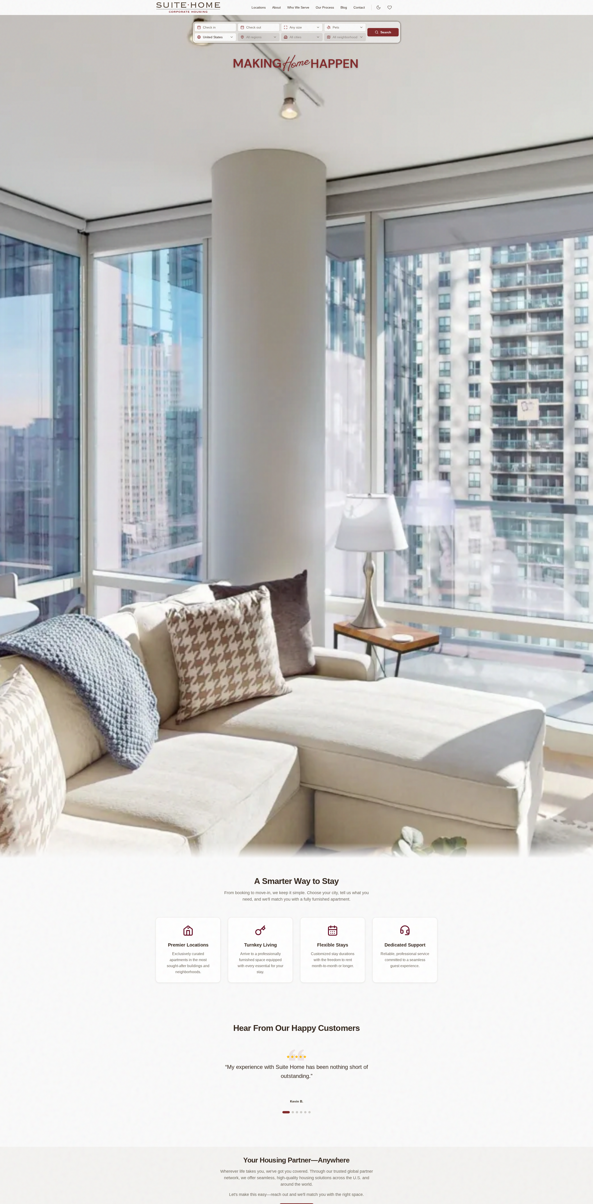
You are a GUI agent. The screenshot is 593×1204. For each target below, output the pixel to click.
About (276, 7)
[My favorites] (389, 7)
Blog (344, 7)
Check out (253, 27)
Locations (259, 7)
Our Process (325, 7)
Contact (359, 7)
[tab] (286, 1112)
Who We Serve (298, 7)
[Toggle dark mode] (378, 7)
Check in (209, 27)
